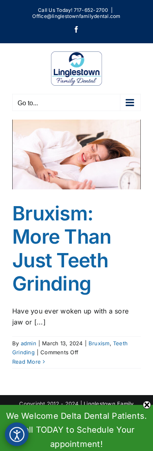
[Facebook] (76, 29)
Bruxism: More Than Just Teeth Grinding (61, 248)
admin (28, 343)
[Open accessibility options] (17, 434)
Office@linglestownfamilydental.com (76, 16)
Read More (26, 361)
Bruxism (99, 343)
